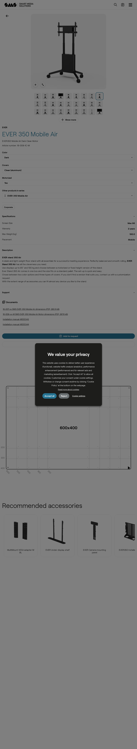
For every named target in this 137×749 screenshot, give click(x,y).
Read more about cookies (68, 389)
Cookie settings (78, 396)
